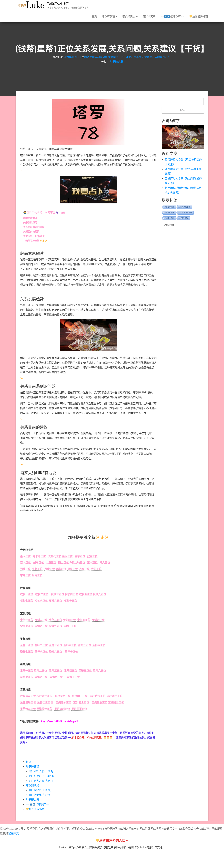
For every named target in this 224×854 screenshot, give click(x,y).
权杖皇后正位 (62, 696)
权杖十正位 (70, 600)
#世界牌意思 (169, 207)
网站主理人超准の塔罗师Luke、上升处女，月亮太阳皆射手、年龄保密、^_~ (128, 56)
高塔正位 (61, 568)
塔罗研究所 (149, 16)
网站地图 (156, 828)
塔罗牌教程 (109, 16)
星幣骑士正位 (44, 708)
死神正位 (25, 568)
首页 (94, 16)
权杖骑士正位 (45, 696)
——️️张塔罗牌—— (172, 16)
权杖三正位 (57, 594)
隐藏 (63, 212)
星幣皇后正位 (62, 708)
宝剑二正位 (41, 619)
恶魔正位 (49, 568)
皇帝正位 (80, 556)
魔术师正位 (39, 556)
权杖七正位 (26, 600)
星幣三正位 (55, 670)
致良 (2, 833)
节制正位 (37, 568)
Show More (168, 225)
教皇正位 (92, 556)
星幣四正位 (70, 670)
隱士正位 (63, 562)
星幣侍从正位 (28, 708)
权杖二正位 (41, 594)
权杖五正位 (85, 594)
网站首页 (145, 828)
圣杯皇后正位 (28, 702)
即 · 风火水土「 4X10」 (42, 776)
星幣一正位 (26, 670)
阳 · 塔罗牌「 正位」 (41, 795)
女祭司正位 (54, 556)
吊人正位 (105, 562)
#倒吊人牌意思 (184, 207)
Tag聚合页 (184, 828)
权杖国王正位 (80, 696)
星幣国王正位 (79, 708)
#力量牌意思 (169, 212)
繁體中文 (13, 833)
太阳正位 (96, 568)
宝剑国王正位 (116, 702)
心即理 (219, 828)
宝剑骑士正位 (81, 702)
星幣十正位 (73, 677)
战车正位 (38, 562)
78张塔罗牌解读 (111, 828)
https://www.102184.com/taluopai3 (59, 721)
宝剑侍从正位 (63, 702)
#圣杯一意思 (169, 218)
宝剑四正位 (69, 619)
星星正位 (72, 568)
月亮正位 (84, 568)
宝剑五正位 (83, 619)
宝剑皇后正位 (99, 702)
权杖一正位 (26, 594)
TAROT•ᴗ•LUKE (58, 4)
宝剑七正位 (26, 626)
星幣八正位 (41, 677)
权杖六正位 (99, 594)
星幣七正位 (26, 677)
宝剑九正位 (55, 626)
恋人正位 (25, 562)
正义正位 (92, 562)
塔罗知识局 (129, 16)
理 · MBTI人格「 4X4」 (41, 771)
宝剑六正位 (98, 619)
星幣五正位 (85, 670)
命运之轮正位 (77, 562)
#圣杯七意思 (184, 218)
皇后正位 (67, 556)
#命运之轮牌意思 (185, 212)
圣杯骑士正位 (114, 696)
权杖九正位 (55, 600)
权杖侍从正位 (28, 696)
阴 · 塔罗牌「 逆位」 (41, 790)
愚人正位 (25, 556)
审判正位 (25, 575)
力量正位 (51, 562)
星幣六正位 (99, 670)
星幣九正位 (56, 677)
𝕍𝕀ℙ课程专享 (169, 828)
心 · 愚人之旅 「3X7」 (41, 780)
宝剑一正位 (26, 619)
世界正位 (37, 575)
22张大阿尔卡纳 (130, 828)
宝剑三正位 (55, 619)
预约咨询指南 (200, 16)
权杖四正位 (71, 594)
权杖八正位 (41, 600)
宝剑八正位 (41, 626)
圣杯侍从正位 (97, 696)
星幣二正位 (40, 670)
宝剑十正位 (70, 626)
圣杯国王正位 (45, 702)
